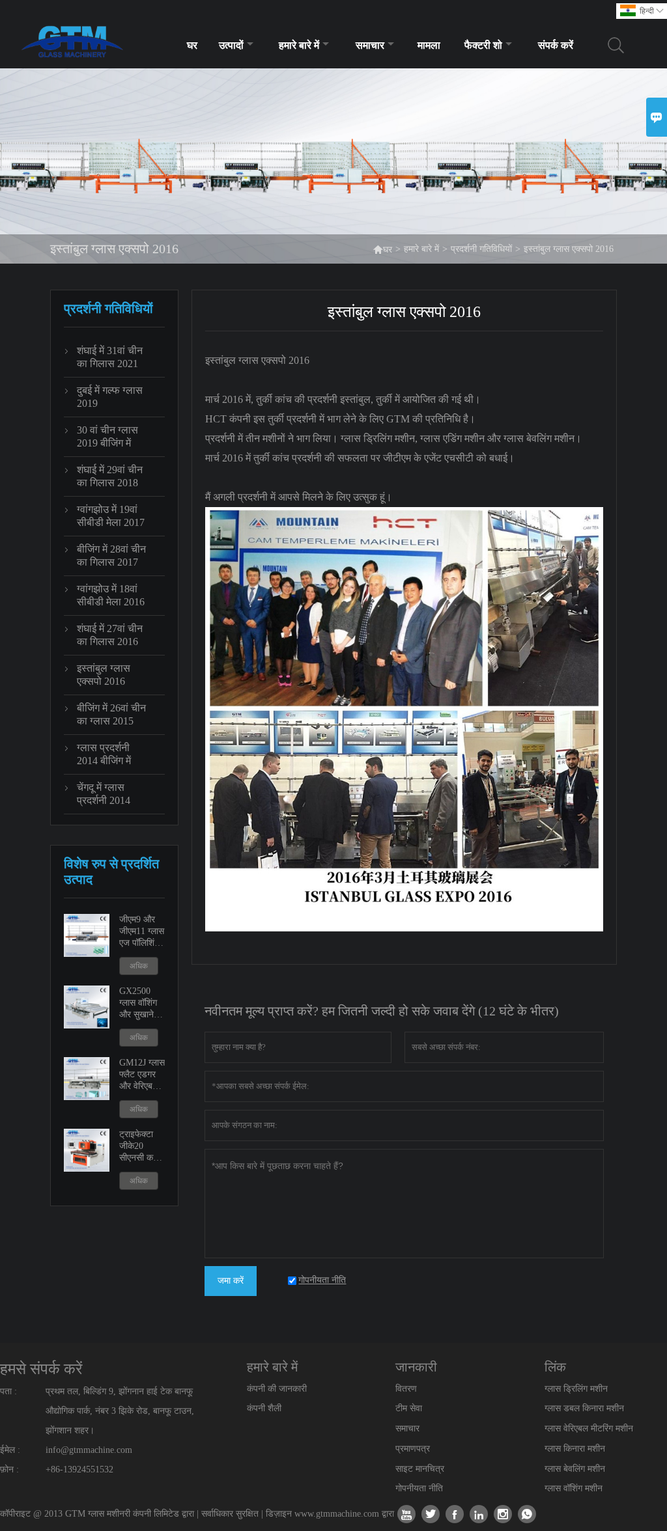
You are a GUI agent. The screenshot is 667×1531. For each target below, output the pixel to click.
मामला (429, 45)
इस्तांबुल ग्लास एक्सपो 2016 (103, 675)
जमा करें (231, 1281)
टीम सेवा (408, 1408)
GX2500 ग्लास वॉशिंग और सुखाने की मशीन (142, 1003)
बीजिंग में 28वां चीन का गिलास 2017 (111, 556)
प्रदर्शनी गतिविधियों (481, 249)
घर (192, 45)
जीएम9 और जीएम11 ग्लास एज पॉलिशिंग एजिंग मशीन (141, 932)
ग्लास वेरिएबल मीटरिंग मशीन (589, 1428)
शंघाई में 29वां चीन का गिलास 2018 (110, 476)
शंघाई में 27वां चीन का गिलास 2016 (110, 635)
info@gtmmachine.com (89, 1450)
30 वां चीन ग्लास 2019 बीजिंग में (107, 436)
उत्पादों (231, 45)
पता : (8, 1391)
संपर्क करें (555, 45)
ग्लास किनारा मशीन (575, 1449)
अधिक (139, 966)
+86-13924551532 (79, 1469)
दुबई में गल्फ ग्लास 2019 (110, 397)
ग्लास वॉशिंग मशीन (574, 1488)
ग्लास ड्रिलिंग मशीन (576, 1389)
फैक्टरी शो (483, 45)
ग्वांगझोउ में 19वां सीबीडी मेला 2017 (111, 516)
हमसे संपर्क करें (41, 1368)
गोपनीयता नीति (419, 1488)
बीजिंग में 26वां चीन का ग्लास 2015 (111, 714)
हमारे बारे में (299, 45)
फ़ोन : (9, 1469)
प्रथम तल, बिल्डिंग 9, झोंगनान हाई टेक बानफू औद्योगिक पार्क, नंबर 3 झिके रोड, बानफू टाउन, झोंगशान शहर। (120, 1410)
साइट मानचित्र (419, 1469)
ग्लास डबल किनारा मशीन (584, 1408)
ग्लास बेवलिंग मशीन (575, 1469)
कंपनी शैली (264, 1408)
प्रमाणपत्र (412, 1449)
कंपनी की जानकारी (277, 1389)
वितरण (406, 1389)
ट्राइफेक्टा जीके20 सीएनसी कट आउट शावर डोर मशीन (138, 1146)
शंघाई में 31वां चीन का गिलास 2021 (110, 357)
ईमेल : (10, 1450)
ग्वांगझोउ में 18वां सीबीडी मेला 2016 (111, 595)
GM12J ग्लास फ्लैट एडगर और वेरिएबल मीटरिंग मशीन (142, 1075)
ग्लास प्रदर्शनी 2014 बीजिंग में (104, 754)
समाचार (370, 45)
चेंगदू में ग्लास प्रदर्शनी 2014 (103, 794)
